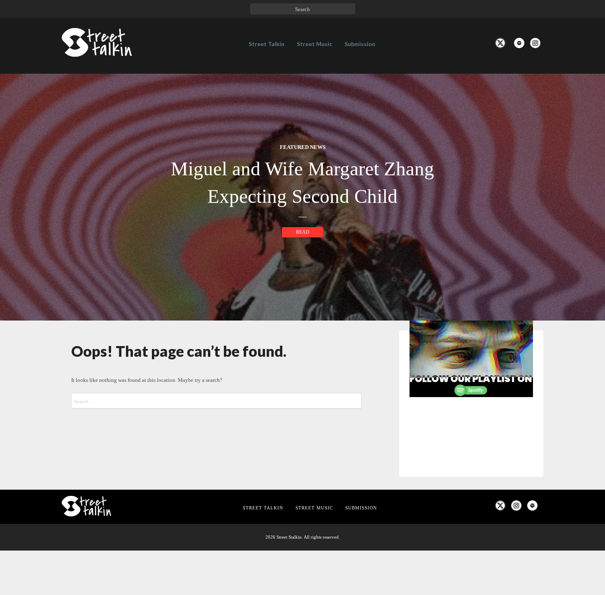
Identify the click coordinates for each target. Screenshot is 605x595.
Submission (359, 43)
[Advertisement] (471, 540)
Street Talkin (266, 43)
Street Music (314, 43)
